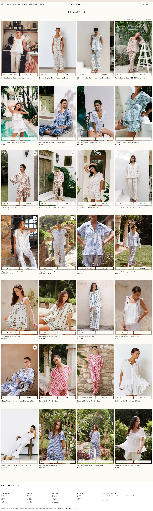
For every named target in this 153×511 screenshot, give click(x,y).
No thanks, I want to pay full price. (89, 265)
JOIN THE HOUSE (90, 261)
